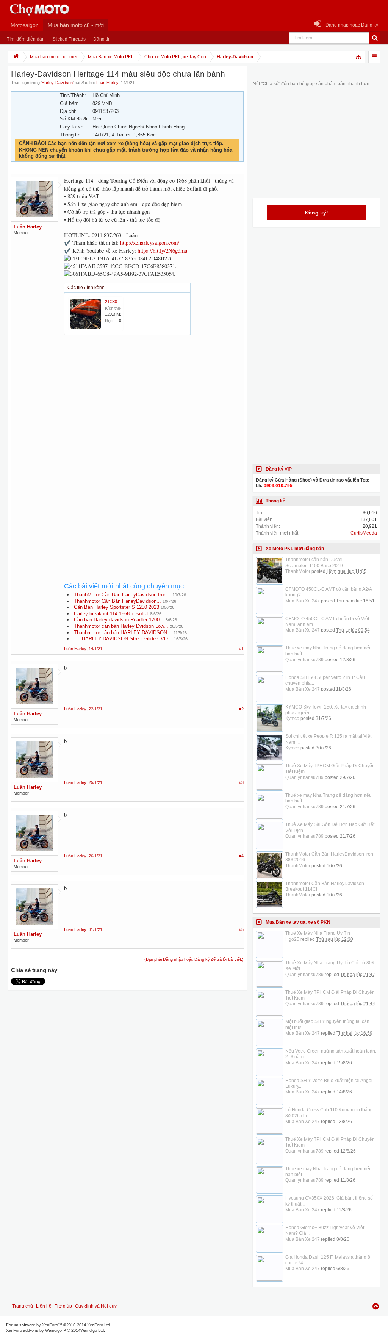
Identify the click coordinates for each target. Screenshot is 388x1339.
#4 (241, 856)
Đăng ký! (316, 213)
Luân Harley (107, 82)
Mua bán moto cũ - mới (76, 25)
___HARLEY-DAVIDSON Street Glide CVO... (123, 638)
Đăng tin (102, 39)
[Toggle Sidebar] (374, 57)
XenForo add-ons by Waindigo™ (36, 1330)
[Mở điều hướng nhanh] (359, 57)
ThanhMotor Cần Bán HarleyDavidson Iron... (122, 595)
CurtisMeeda (363, 533)
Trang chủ (22, 1306)
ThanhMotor (297, 571)
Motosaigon (25, 25)
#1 (241, 648)
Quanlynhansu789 (304, 659)
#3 (241, 782)
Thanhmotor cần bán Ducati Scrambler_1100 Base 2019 (314, 562)
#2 (241, 709)
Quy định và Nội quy (96, 1306)
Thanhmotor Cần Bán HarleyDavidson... (117, 601)
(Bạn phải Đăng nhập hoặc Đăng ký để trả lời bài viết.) (194, 959)
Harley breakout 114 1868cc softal (111, 613)
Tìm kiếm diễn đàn (26, 39)
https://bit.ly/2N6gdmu (162, 250)
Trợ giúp (63, 1306)
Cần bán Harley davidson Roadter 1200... (119, 620)
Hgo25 (292, 939)
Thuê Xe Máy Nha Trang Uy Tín (317, 933)
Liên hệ (44, 1306)
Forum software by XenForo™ (58, 1325)
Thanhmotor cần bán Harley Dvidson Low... (121, 626)
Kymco (292, 718)
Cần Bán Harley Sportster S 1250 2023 (116, 607)
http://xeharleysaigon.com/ (149, 242)
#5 (241, 929)
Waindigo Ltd (92, 1330)
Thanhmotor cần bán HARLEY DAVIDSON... (123, 632)
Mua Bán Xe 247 (302, 601)
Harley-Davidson (57, 82)
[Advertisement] (154, 407)
